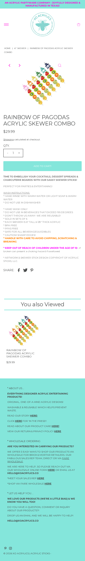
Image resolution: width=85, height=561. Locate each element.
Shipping (8, 139)
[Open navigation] (6, 24)
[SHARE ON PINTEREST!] (32, 270)
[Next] (19, 65)
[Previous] (9, 65)
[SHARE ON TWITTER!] (25, 270)
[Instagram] (10, 549)
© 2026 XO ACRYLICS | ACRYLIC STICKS (26, 553)
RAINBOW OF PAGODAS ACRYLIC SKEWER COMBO (20, 353)
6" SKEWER (20, 48)
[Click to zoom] (59, 65)
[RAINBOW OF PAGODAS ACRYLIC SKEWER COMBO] (23, 330)
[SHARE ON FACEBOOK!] (19, 270)
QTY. (6, 145)
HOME (7, 48)
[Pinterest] (5, 549)
